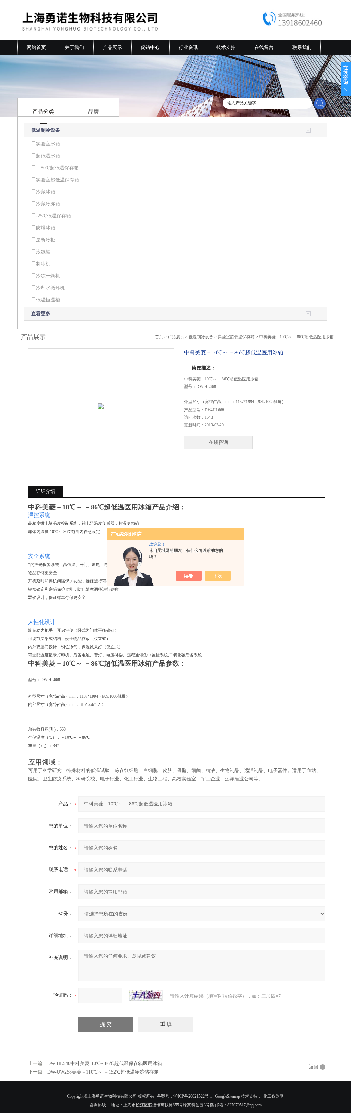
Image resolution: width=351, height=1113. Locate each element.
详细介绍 (45, 491)
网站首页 (36, 47)
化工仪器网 (273, 1096)
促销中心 (150, 47)
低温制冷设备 (45, 130)
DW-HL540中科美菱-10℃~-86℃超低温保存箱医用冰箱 (104, 1063)
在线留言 (264, 47)
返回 (313, 1066)
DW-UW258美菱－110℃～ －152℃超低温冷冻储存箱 (103, 1072)
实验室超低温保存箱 (236, 336)
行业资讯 (188, 47)
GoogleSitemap (227, 1096)
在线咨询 (218, 442)
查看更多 (40, 313)
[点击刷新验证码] (146, 995)
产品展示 (112, 47)
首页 (159, 336)
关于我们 (74, 47)
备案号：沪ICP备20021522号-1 (184, 1096)
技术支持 (225, 47)
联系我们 (302, 47)
